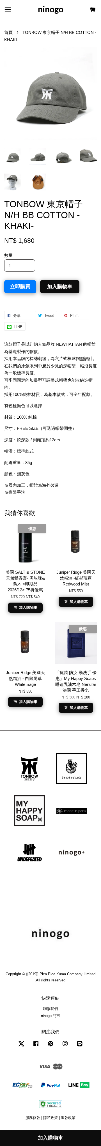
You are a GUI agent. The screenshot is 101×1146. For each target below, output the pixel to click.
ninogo (50, 10)
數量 (8, 255)
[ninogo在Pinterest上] (50, 1046)
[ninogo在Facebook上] (36, 1046)
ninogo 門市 (50, 1016)
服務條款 (33, 1118)
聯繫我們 (50, 1009)
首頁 (8, 32)
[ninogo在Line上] (80, 1046)
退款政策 (68, 1118)
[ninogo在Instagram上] (65, 1046)
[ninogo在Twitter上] (21, 1046)
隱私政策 (50, 1118)
